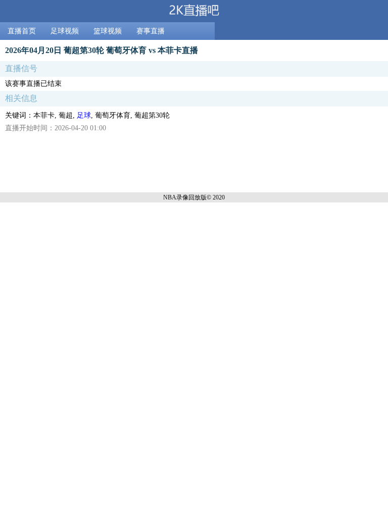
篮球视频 (107, 31)
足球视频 (65, 31)
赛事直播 (150, 31)
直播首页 (22, 31)
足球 (84, 115)
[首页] (194, 11)
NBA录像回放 (182, 197)
